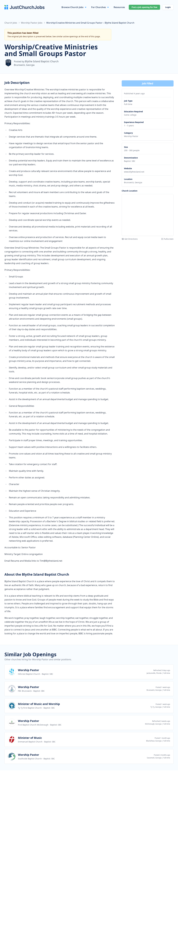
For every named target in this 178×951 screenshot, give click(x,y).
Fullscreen (169, 239)
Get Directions (131, 239)
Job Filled (147, 83)
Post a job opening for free (144, 7)
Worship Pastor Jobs (31, 22)
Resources (119, 7)
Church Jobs (10, 22)
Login (168, 7)
